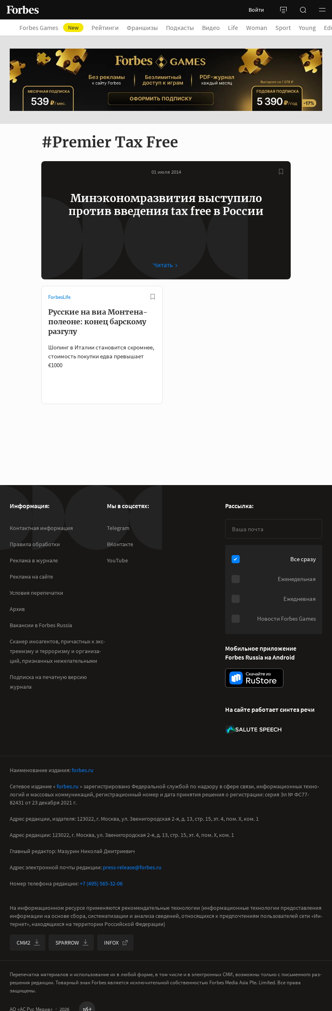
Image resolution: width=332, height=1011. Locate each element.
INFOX (111, 942)
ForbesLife (59, 297)
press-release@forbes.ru (132, 867)
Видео (211, 27)
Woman (256, 27)
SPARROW (67, 942)
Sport (283, 27)
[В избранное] (281, 171)
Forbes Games (49, 27)
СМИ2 (23, 942)
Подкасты (180, 27)
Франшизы (142, 27)
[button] (322, 9)
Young (307, 27)
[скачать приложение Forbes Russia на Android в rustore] (254, 678)
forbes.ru (83, 770)
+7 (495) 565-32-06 (101, 883)
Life (233, 27)
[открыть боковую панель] (283, 9)
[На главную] (22, 10)
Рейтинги (105, 27)
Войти (256, 9)
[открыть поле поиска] (302, 9)
